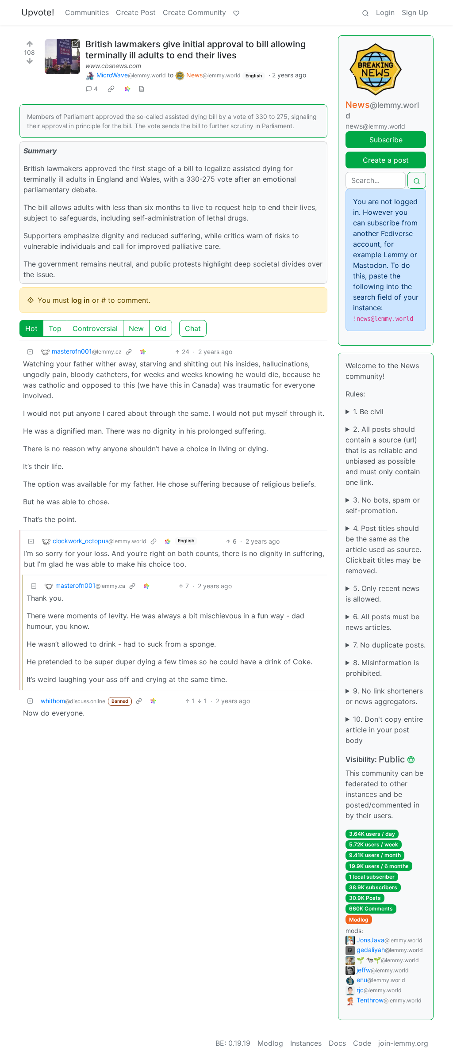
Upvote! (37, 12)
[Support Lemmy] (236, 12)
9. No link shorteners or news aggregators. (384, 696)
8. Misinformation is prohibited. (382, 668)
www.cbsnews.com (113, 65)
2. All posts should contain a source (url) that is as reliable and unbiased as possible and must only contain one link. (383, 456)
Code (362, 1043)
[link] (111, 88)
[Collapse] (30, 351)
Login (385, 12)
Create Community (194, 12)
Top (55, 328)
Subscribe (386, 139)
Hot (31, 328)
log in (80, 300)
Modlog (359, 919)
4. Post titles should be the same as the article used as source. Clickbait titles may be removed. (383, 549)
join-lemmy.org (403, 1043)
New (136, 328)
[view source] (141, 89)
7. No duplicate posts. (389, 644)
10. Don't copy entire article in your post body (384, 730)
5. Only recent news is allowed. (382, 593)
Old (160, 328)
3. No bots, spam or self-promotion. (383, 505)
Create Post (136, 12)
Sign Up (415, 12)
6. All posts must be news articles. (382, 622)
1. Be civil (368, 411)
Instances (306, 1043)
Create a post (386, 160)
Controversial (95, 328)
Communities (87, 12)
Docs (337, 1043)
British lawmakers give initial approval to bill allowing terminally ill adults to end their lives (195, 50)
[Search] (365, 12)
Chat (193, 328)
